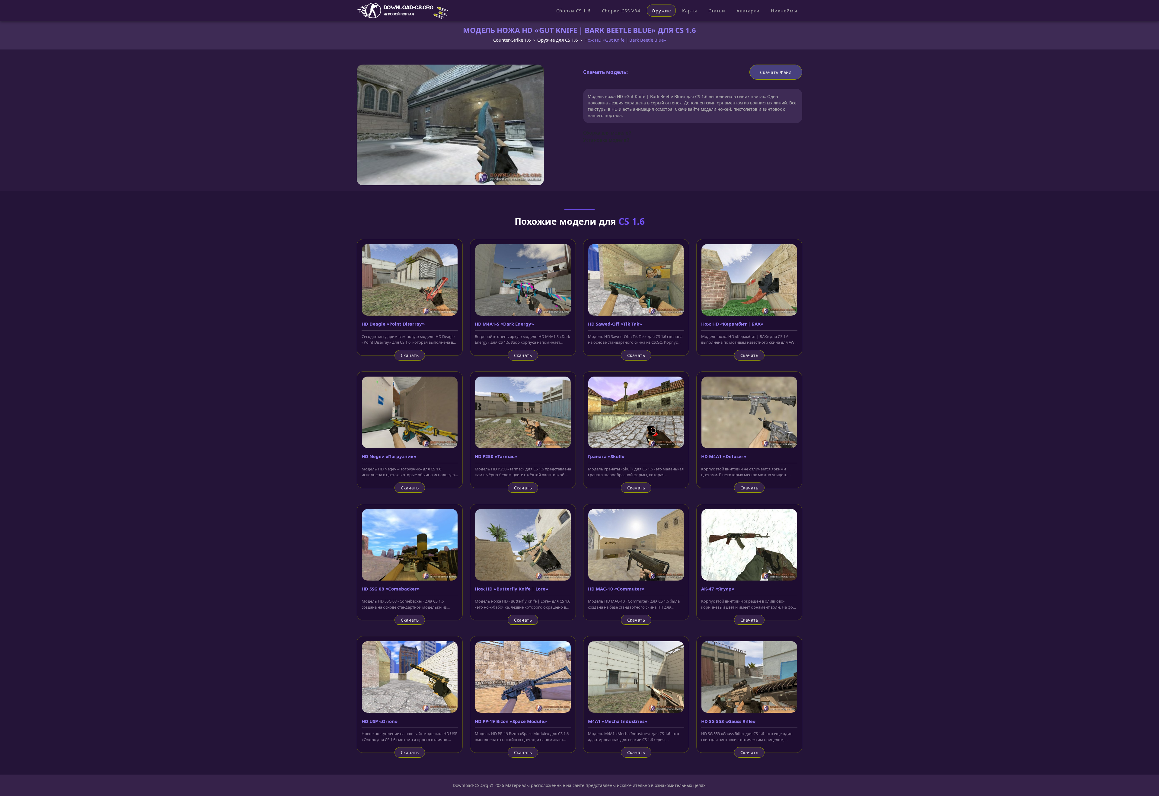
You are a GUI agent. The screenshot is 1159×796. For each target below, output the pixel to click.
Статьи (716, 11)
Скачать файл (775, 72)
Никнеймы (784, 11)
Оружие (661, 11)
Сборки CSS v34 (621, 11)
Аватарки (748, 11)
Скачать (410, 355)
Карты (689, 11)
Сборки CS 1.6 (573, 11)
